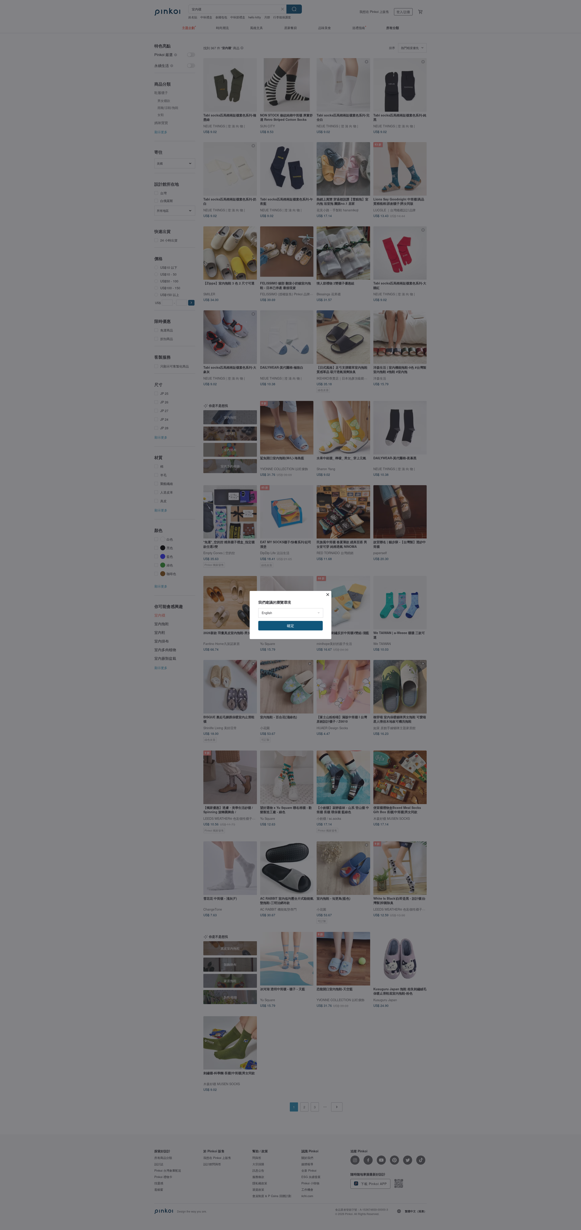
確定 (290, 625)
